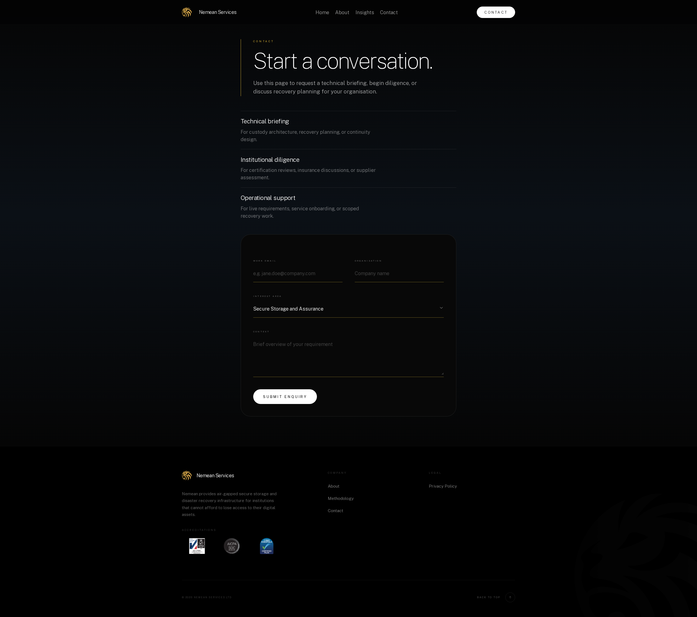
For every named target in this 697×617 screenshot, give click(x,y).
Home (322, 12)
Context (261, 331)
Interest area (267, 296)
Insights (365, 12)
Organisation (368, 260)
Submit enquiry (285, 396)
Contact (389, 12)
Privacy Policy (443, 486)
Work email (264, 260)
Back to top (488, 597)
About (342, 12)
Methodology (341, 498)
